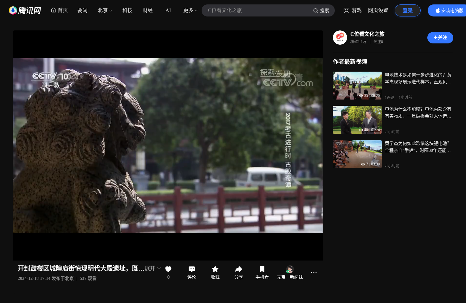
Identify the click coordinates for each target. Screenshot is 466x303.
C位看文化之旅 (367, 34)
